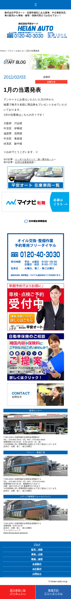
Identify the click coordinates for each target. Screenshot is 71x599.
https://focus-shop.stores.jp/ (15, 533)
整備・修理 (37, 559)
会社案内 (36, 569)
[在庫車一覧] (35, 167)
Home (2, 51)
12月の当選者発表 (24, 162)
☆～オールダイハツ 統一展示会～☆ (34, 159)
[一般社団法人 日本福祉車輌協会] (35, 213)
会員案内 (36, 564)
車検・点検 (37, 554)
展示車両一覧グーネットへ (18, 592)
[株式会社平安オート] (35, 24)
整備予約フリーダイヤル (53, 592)
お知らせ (20, 51)
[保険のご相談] (35, 334)
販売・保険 (37, 549)
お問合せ (36, 574)
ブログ (10, 51)
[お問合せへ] (35, 384)
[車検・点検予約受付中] (35, 284)
